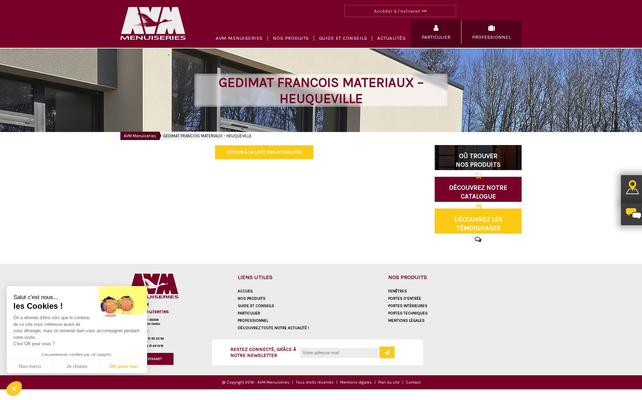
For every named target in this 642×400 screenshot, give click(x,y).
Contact (413, 382)
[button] (14, 389)
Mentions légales (406, 320)
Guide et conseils (343, 38)
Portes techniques (408, 313)
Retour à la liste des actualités (264, 152)
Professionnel (253, 320)
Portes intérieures (407, 305)
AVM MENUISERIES (239, 38)
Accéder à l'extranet (398, 11)
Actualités (391, 38)
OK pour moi (123, 366)
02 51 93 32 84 (153, 339)
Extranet (154, 359)
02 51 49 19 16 (154, 346)
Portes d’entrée (404, 298)
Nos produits (291, 38)
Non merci (30, 366)
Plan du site (389, 382)
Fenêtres (397, 291)
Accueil (245, 291)
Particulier (249, 313)
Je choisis (77, 366)
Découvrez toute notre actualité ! (273, 327)
